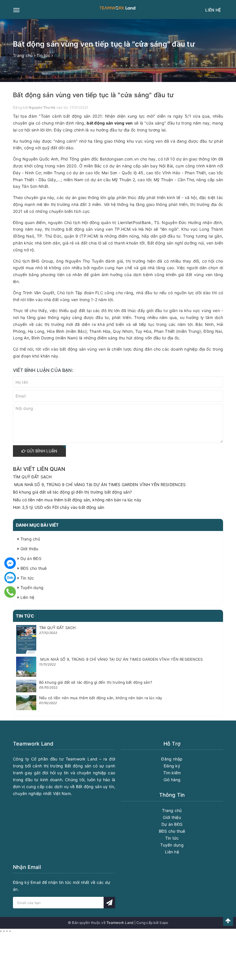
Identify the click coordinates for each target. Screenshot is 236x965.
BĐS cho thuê (33, 568)
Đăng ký (172, 765)
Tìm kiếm (172, 772)
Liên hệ (213, 9)
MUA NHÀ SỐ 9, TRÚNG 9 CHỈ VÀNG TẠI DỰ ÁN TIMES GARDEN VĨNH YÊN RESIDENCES (99, 484)
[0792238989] (10, 592)
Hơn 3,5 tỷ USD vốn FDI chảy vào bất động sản (58, 507)
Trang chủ (29, 538)
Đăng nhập (171, 758)
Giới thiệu (28, 548)
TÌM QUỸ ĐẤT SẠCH (32, 476)
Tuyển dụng (31, 587)
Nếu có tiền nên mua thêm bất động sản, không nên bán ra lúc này (77, 499)
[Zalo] (10, 577)
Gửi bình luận (41, 450)
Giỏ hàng (172, 779)
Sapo (163, 922)
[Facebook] (10, 563)
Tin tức (26, 578)
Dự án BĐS (30, 558)
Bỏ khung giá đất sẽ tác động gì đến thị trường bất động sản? (72, 492)
